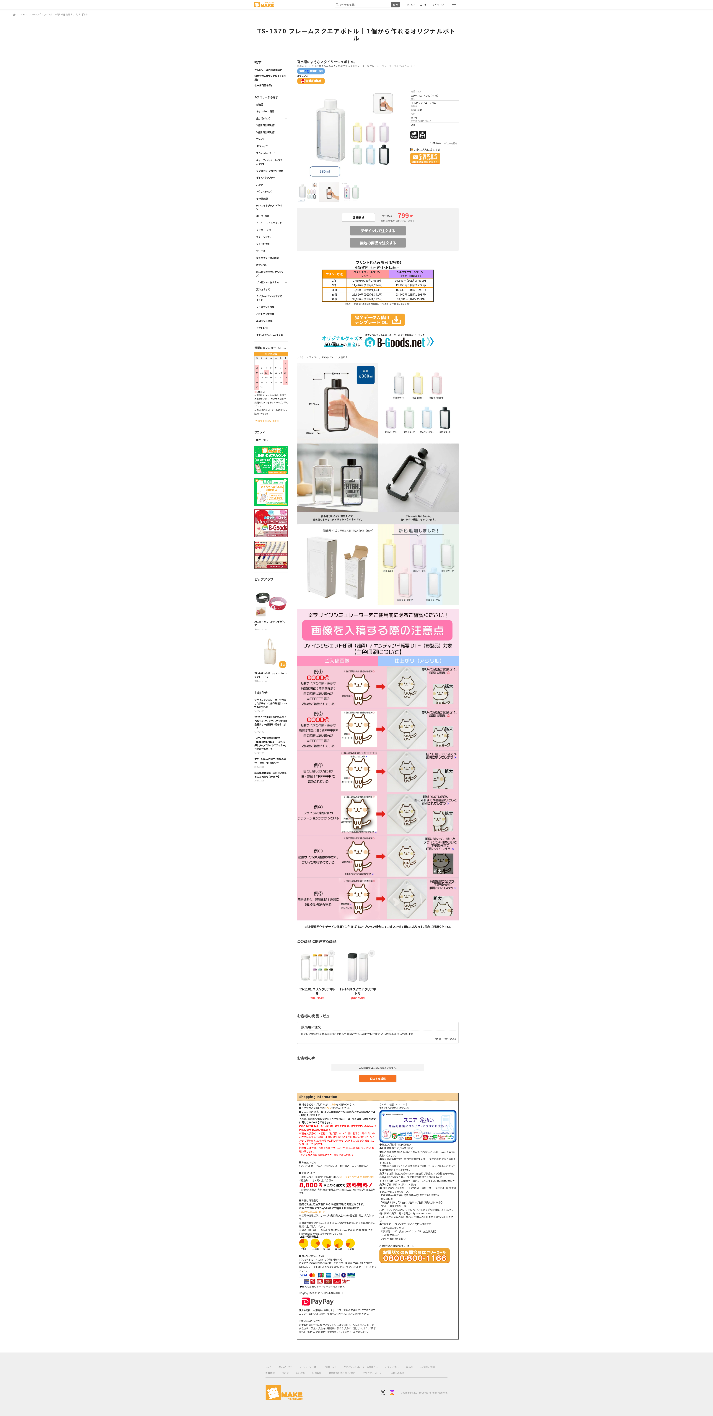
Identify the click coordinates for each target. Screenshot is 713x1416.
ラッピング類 (263, 244)
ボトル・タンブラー (266, 177)
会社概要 (300, 1373)
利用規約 (316, 1373)
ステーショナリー (265, 237)
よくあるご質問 (427, 1367)
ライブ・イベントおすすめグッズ (269, 298)
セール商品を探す (263, 85)
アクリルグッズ (264, 191)
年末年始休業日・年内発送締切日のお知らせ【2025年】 (270, 774)
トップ (268, 1367)
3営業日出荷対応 (265, 125)
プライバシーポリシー (373, 1373)
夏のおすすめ (263, 289)
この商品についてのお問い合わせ (425, 158)
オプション (261, 265)
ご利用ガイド (330, 1367)
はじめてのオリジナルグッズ (269, 273)
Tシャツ (260, 139)
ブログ (285, 1373)
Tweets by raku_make (266, 420)
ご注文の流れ (392, 1367)
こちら (333, 1104)
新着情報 (270, 1373)
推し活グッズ (263, 118)
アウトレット (262, 328)
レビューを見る (450, 143)
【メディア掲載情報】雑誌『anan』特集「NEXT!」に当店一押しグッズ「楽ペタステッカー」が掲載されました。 (270, 743)
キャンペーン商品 (265, 111)
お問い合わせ (397, 1373)
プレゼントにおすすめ (267, 282)
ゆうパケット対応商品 (267, 258)
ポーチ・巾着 (262, 216)
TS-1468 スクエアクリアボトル (357, 991)
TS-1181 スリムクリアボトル (317, 991)
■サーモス (262, 439)
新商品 (259, 104)
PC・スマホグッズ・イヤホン (269, 207)
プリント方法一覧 (307, 1367)
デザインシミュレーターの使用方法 (361, 1367)
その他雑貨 (262, 198)
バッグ (259, 184)
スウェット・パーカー (267, 153)
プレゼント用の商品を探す (268, 70)
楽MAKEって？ (285, 1367)
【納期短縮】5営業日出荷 (312, 1212)
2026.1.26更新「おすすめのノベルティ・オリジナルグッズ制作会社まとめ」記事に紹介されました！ (270, 722)
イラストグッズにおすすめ (269, 334)
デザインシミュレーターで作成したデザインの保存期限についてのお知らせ (270, 703)
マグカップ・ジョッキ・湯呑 (269, 170)
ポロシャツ (262, 146)
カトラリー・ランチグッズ (269, 223)
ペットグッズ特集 (265, 314)
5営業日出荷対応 (265, 132)
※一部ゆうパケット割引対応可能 (357, 1177)
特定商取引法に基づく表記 (342, 1373)
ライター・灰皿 (263, 230)
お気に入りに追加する (427, 149)
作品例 (409, 1367)
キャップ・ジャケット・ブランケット (269, 162)
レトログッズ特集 (265, 307)
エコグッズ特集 (264, 320)
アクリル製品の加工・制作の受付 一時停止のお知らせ (270, 761)
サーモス (260, 251)
